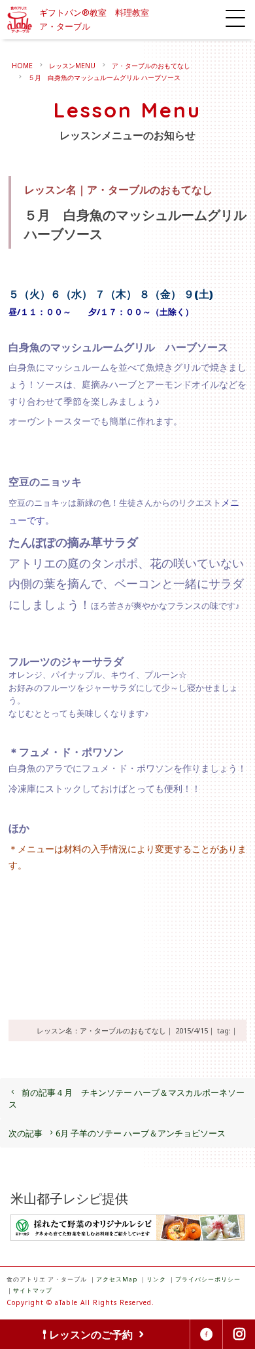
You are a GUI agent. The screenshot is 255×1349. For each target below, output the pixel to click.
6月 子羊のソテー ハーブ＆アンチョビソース (117, 1133)
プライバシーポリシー (208, 1279)
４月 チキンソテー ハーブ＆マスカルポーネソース (126, 1098)
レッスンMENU (72, 65)
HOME (22, 65)
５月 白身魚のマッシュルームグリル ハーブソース (104, 77)
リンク (156, 1279)
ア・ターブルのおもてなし (151, 65)
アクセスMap (116, 1279)
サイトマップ (32, 1290)
